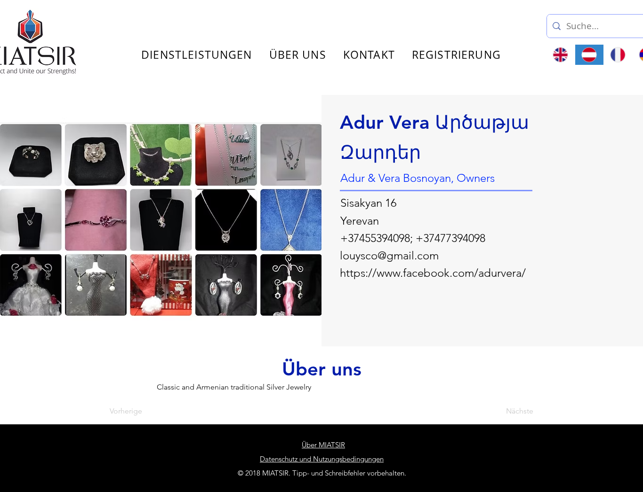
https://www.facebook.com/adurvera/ (433, 273)
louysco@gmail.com (389, 255)
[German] (589, 55)
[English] (561, 55)
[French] (617, 55)
